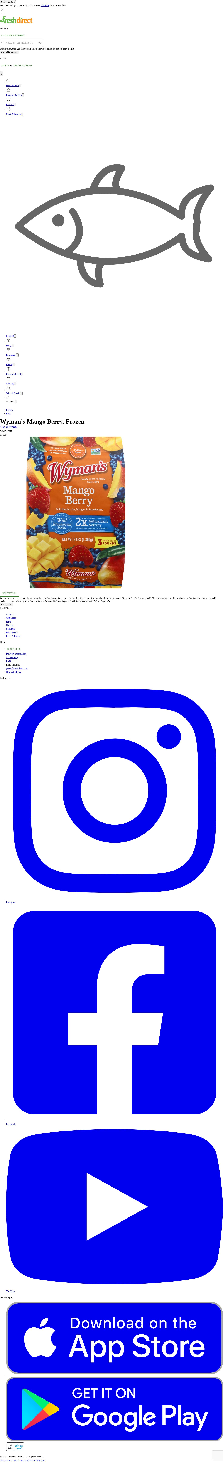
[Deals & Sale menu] (20, 85)
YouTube (10, 1291)
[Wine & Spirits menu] (21, 393)
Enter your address (13, 35)
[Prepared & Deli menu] (23, 95)
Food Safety (12, 632)
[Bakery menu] (14, 364)
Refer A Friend (13, 636)
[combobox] (20, 43)
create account (23, 65)
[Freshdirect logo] (16, 22)
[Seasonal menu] (16, 401)
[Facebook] (114, 1120)
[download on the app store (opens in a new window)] (114, 1375)
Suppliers (10, 628)
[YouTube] (114, 1287)
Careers (9, 625)
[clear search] (40, 42)
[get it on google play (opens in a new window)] (114, 1440)
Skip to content (8, 2)
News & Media (13, 672)
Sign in (5, 65)
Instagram (10, 902)
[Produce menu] (15, 104)
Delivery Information (16, 653)
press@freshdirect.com (17, 668)
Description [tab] (9, 593)
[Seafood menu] (15, 336)
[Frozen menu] (22, 374)
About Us (10, 614)
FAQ (8, 661)
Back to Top (6, 604)
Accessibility (12, 657)
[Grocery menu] (15, 383)
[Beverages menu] (17, 355)
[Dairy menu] (13, 345)
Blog (8, 621)
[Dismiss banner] (2, 9)
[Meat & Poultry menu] (22, 114)
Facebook (10, 1124)
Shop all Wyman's (8, 427)
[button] (111, 513)
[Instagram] (114, 898)
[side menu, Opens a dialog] (2, 14)
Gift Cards (11, 617)
